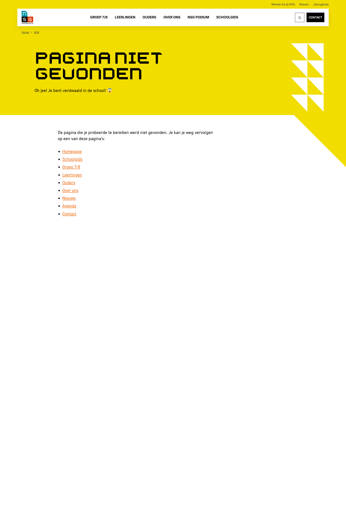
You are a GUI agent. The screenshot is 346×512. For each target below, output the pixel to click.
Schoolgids (227, 17)
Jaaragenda (321, 4)
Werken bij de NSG (283, 4)
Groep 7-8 (71, 166)
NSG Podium (198, 17)
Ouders (149, 17)
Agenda (69, 205)
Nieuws (304, 4)
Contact (315, 17)
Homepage (72, 151)
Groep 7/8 (99, 17)
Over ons (171, 17)
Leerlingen (125, 17)
